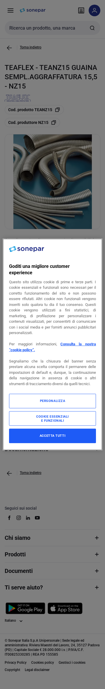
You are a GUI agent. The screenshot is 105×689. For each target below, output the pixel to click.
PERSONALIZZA (52, 401)
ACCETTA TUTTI (52, 436)
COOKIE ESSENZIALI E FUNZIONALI (52, 418)
